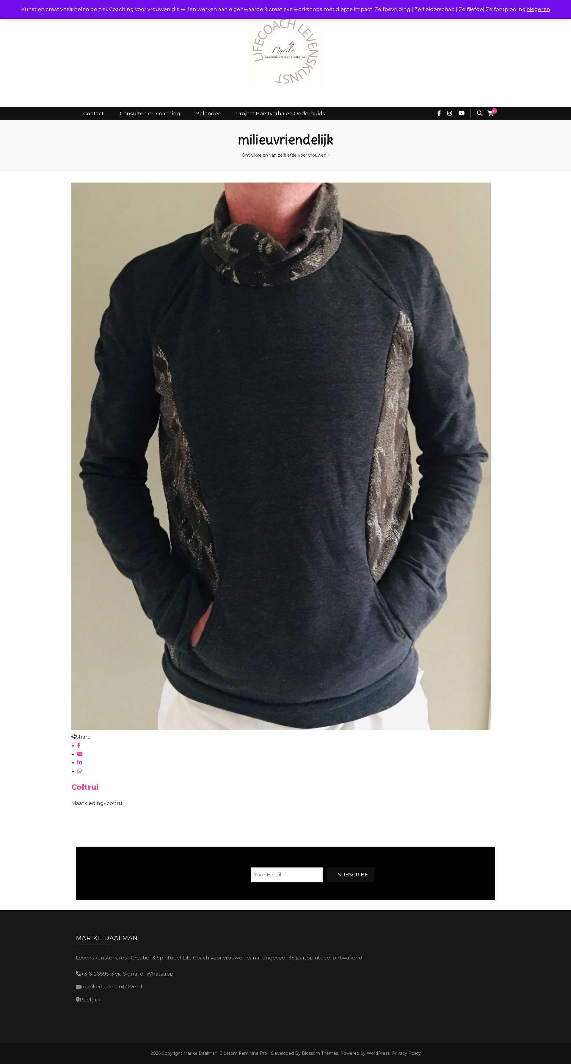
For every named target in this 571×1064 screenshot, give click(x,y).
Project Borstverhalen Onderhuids (280, 113)
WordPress (378, 1053)
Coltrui (84, 787)
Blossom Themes (319, 1053)
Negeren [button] (538, 9)
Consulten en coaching (150, 113)
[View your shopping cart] (490, 113)
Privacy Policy (406, 1053)
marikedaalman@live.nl (111, 987)
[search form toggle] (479, 113)
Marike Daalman (200, 1053)
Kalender (208, 113)
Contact (93, 113)
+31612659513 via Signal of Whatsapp (127, 974)
